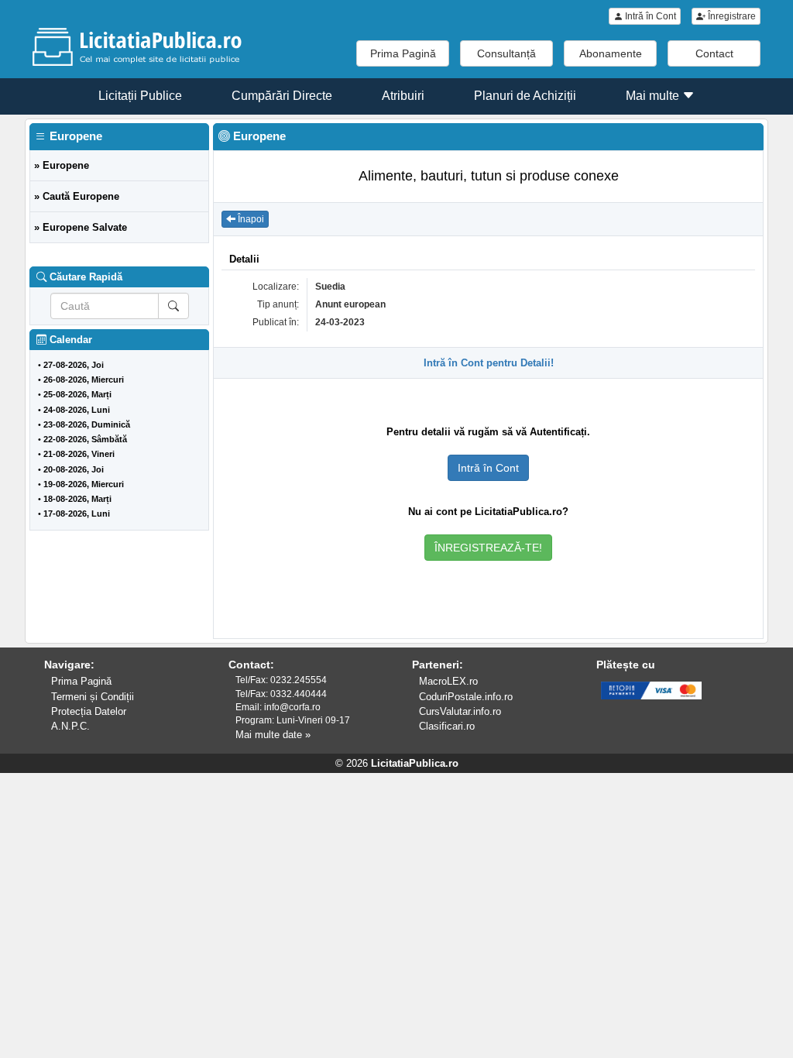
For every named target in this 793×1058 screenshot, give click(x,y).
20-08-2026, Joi (73, 469)
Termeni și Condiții (92, 696)
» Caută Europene (76, 196)
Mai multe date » (273, 734)
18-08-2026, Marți (77, 498)
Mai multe (654, 95)
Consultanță (506, 53)
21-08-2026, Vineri (79, 454)
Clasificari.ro (447, 726)
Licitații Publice (140, 95)
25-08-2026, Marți (77, 394)
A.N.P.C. (70, 726)
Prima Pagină (403, 53)
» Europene (61, 165)
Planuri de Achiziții (525, 95)
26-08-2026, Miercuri (83, 379)
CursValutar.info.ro (460, 711)
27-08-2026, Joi (73, 364)
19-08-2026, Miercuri (83, 484)
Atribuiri (403, 95)
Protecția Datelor (88, 711)
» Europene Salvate (80, 227)
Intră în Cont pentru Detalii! (489, 363)
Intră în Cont (649, 16)
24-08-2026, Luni (76, 409)
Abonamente (610, 53)
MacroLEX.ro (448, 681)
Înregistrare (730, 16)
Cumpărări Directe (282, 95)
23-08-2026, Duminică (86, 424)
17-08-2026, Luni (76, 513)
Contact (714, 53)
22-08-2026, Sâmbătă (85, 439)
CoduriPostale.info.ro (466, 696)
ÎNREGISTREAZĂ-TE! (488, 547)
